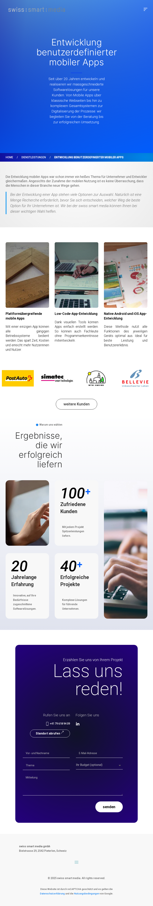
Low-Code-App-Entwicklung (76, 314)
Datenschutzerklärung (52, 893)
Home (9, 157)
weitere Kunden (76, 404)
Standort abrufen (48, 733)
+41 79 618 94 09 (59, 723)
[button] (145, 9)
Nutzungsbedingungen (86, 893)
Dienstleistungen (33, 157)
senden (109, 807)
